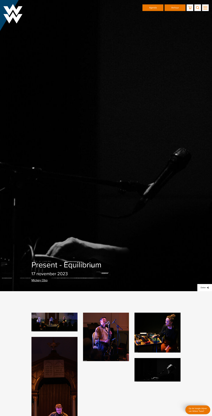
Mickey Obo (39, 280)
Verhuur (175, 7)
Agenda (153, 7)
